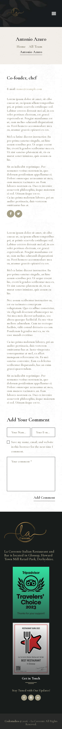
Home (21, 46)
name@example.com (29, 89)
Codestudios (12, 721)
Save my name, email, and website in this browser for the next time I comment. (32, 446)
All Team (35, 46)
